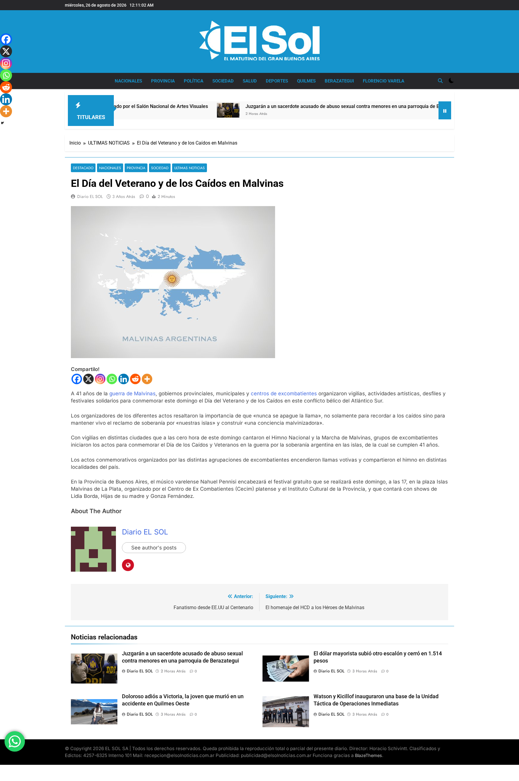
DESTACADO (83, 167)
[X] (88, 379)
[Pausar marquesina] (445, 110)
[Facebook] (76, 379)
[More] (147, 379)
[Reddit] (135, 379)
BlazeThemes (368, 755)
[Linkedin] (123, 379)
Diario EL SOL (90, 196)
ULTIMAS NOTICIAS (189, 167)
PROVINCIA (163, 81)
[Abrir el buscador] (440, 80)
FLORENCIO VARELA (383, 81)
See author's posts (154, 548)
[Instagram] (100, 379)
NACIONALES (128, 81)
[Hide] (2, 123)
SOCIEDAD (223, 81)
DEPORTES (277, 81)
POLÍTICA (193, 81)
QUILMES (306, 81)
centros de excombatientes (284, 393)
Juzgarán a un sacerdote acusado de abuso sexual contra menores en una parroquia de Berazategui (324, 106)
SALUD (250, 81)
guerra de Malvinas (132, 393)
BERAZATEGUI (339, 81)
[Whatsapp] (112, 379)
